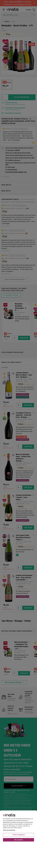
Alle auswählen (18, 840)
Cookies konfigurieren (18, 835)
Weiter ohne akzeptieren (9, 830)
